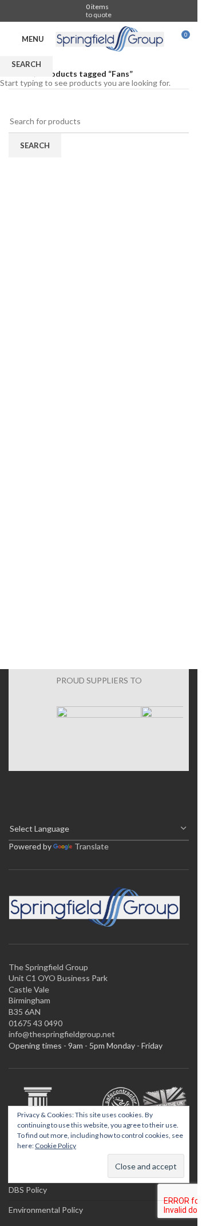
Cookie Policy (55, 1145)
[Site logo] (110, 38)
